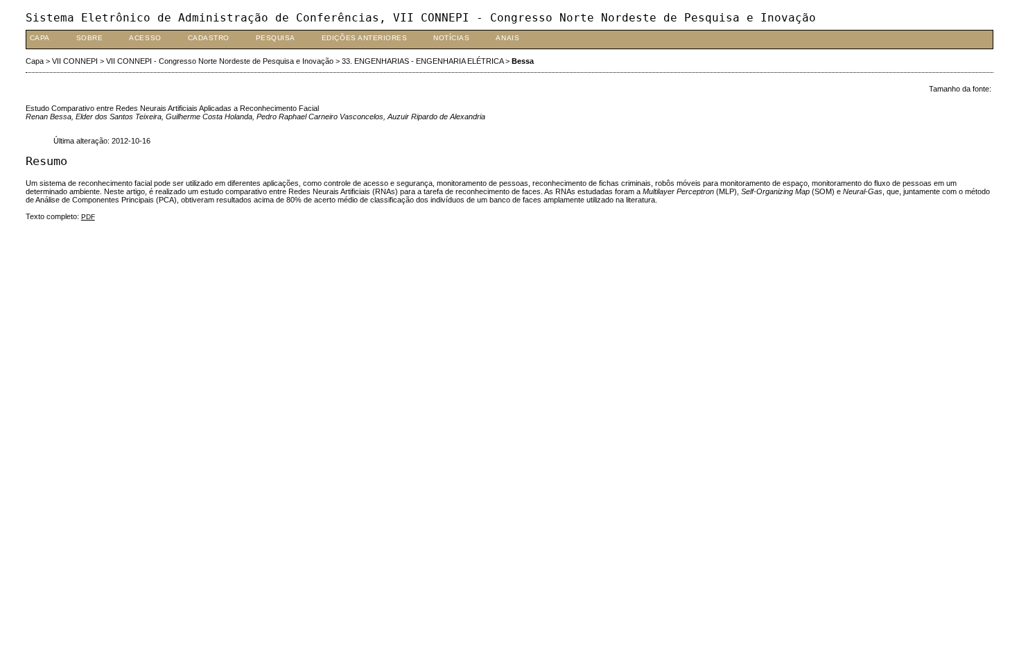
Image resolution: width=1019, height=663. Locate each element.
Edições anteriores (364, 38)
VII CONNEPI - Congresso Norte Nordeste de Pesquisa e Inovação (219, 61)
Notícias (451, 38)
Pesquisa (275, 38)
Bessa (523, 61)
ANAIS (507, 38)
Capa (40, 38)
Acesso (145, 38)
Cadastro (208, 38)
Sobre (89, 38)
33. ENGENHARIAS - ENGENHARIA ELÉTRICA (422, 61)
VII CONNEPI (75, 61)
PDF (88, 217)
